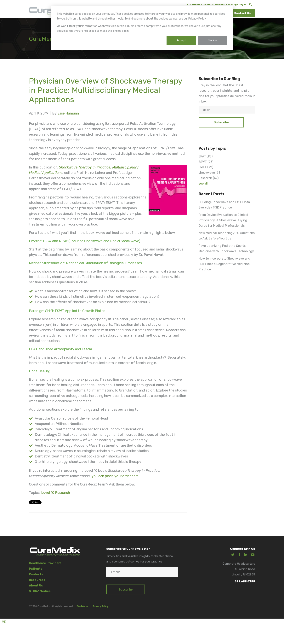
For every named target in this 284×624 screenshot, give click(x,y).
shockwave (210, 172)
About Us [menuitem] (36, 585)
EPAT (206, 156)
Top (3, 621)
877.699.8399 (245, 581)
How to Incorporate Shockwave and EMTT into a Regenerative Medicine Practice (224, 264)
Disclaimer (83, 606)
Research (209, 178)
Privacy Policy (100, 606)
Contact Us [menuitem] (242, 13)
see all (203, 183)
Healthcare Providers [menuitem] (45, 563)
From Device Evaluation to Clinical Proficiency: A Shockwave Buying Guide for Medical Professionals (223, 220)
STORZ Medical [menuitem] (40, 591)
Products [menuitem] (36, 574)
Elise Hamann (68, 113)
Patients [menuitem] (35, 568)
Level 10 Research (55, 493)
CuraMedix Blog (50, 38)
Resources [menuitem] (37, 580)
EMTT (206, 167)
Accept (181, 40)
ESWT (206, 162)
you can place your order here (115, 476)
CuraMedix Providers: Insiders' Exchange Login (216, 4)
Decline (212, 40)
